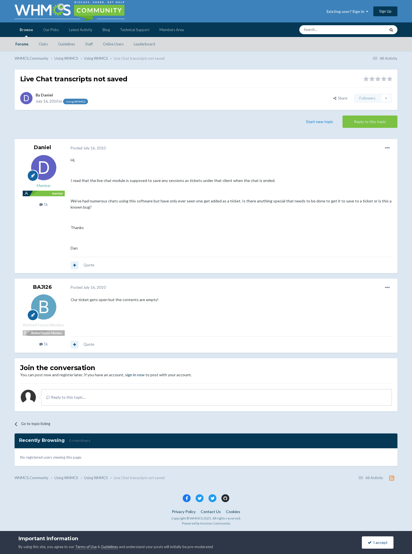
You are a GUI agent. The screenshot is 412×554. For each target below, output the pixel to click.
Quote (89, 265)
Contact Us (211, 511)
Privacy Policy (184, 511)
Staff (89, 44)
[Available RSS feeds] (391, 478)
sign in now (135, 374)
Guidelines (66, 44)
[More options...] (387, 148)
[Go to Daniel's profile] (26, 98)
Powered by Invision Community (206, 523)
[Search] (391, 29)
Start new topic (319, 121)
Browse (26, 29)
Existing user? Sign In (346, 11)
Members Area (171, 29)
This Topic (370, 29)
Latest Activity (80, 29)
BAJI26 (42, 287)
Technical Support (134, 29)
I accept (380, 542)
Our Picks (51, 29)
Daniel (47, 95)
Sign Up (385, 11)
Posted (88, 148)
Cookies (233, 511)
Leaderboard (144, 44)
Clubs (43, 44)
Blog (106, 29)
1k (45, 204)
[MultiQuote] (74, 265)
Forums (22, 44)
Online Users (113, 44)
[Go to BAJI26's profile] (43, 307)
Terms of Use (86, 546)
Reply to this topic (370, 121)
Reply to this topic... (67, 397)
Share (341, 98)
